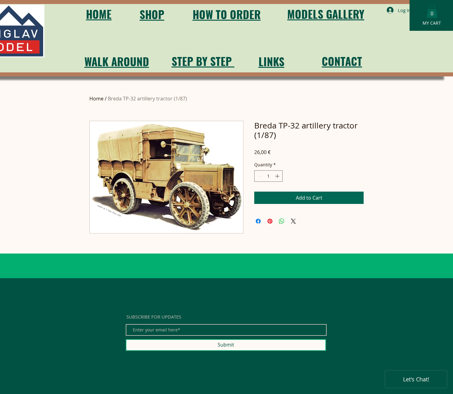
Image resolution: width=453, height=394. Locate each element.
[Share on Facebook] (258, 221)
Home (96, 98)
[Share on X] (293, 221)
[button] (432, 11)
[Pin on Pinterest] (270, 221)
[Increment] (278, 176)
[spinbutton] (268, 176)
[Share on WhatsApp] (281, 221)
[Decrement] (259, 176)
